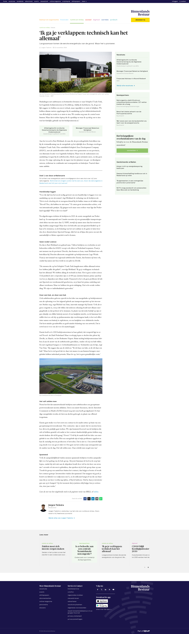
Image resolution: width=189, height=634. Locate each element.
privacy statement (75, 616)
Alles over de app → (103, 609)
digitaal (96, 20)
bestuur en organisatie (49, 20)
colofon (71, 592)
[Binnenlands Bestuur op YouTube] (113, 589)
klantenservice (73, 589)
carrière (104, 20)
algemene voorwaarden (77, 608)
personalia (43, 605)
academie (20, 1)
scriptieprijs (66, 1)
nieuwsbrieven (73, 598)
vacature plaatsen (75, 605)
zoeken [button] (183, 1)
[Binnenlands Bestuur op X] (101, 589)
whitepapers (76, 1)
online (96, 492)
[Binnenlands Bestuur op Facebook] (97, 589)
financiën (64, 20)
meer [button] (83, 1)
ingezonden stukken (75, 595)
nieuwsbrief (44, 1)
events (36, 1)
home (5, 1)
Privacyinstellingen (75, 619)
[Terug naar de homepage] (140, 13)
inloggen (175, 1)
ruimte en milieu (77, 20)
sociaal (88, 20)
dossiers (42, 608)
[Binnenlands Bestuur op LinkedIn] (105, 589)
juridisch (113, 20)
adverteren (29, 1)
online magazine (55, 1)
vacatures (12, 1)
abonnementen (45, 598)
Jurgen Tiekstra (46, 47)
